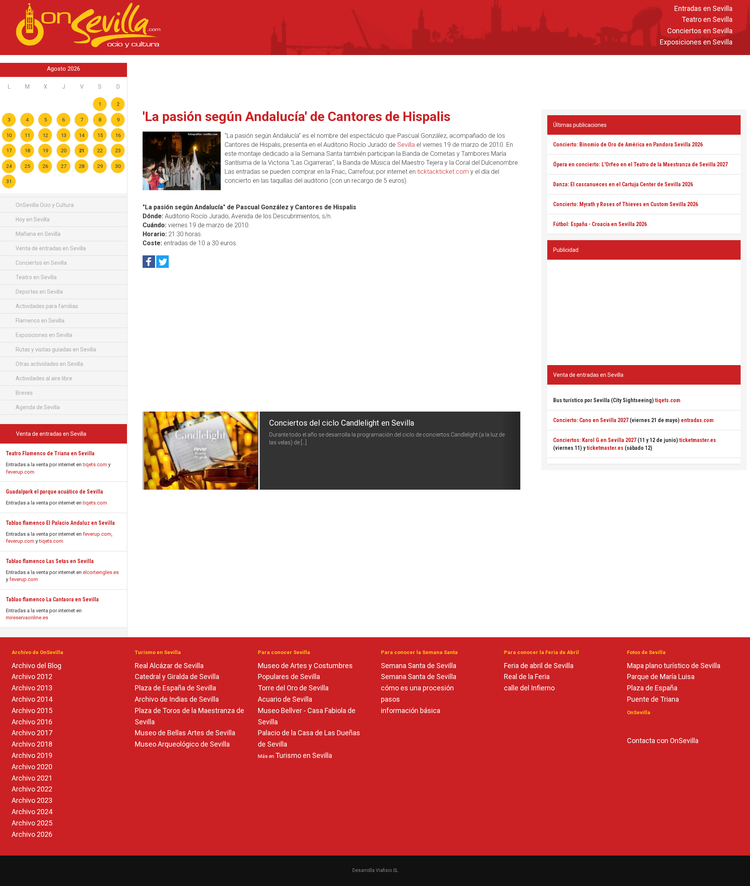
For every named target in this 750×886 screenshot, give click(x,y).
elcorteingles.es (101, 572)
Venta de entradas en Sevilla (50, 248)
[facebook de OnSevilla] (630, 725)
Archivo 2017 (32, 733)
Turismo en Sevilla (303, 755)
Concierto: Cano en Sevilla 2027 (591, 420)
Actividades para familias (46, 306)
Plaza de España (652, 688)
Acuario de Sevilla (285, 699)
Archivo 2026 (32, 834)
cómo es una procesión (417, 688)
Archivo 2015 (32, 710)
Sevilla (406, 144)
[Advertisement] (438, 80)
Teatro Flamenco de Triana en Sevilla (50, 453)
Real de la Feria (527, 676)
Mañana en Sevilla (37, 234)
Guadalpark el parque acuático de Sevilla (54, 491)
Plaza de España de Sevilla (175, 688)
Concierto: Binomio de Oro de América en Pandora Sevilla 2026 (628, 144)
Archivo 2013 (32, 688)
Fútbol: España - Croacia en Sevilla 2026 (600, 224)
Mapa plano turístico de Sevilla (673, 665)
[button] (152, 451)
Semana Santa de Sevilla (418, 665)
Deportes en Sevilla (38, 292)
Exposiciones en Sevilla (696, 42)
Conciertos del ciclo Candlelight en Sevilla (341, 423)
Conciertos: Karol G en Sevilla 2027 (594, 440)
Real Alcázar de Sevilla (169, 665)
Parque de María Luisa (661, 676)
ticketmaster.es (697, 440)
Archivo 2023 (32, 800)
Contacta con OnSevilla (662, 740)
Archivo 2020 (32, 767)
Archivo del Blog (36, 665)
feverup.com (20, 472)
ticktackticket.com (443, 171)
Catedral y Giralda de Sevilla (177, 676)
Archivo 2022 (32, 789)
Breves (23, 393)
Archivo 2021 (32, 778)
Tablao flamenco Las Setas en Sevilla (50, 561)
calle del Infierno (529, 688)
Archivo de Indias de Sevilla (177, 699)
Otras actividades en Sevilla (48, 364)
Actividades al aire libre (43, 378)
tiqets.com (95, 464)
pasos (390, 699)
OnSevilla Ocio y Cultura (44, 205)
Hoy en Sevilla (32, 219)
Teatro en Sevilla (707, 20)
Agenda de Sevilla (37, 407)
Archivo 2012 (32, 676)
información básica (410, 710)
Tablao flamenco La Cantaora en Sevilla (52, 599)
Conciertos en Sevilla (699, 31)
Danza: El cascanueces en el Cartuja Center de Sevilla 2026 (623, 184)
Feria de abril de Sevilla (538, 665)
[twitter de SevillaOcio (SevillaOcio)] (653, 725)
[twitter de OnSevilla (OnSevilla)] (642, 725)
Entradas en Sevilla (703, 8)
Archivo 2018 (32, 744)
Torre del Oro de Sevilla (293, 688)
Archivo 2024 (32, 812)
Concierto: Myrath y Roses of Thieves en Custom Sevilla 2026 (625, 204)
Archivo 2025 (32, 823)
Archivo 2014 (32, 699)
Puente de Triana (653, 699)
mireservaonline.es (27, 617)
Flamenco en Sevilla (39, 320)
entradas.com (697, 420)
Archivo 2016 (32, 722)
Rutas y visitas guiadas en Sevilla (55, 349)
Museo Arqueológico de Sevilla (182, 744)
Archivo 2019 (32, 755)
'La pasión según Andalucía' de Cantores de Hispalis (296, 116)
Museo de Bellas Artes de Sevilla (185, 733)
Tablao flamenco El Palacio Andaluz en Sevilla (60, 523)
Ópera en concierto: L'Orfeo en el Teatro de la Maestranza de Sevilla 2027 (640, 164)
